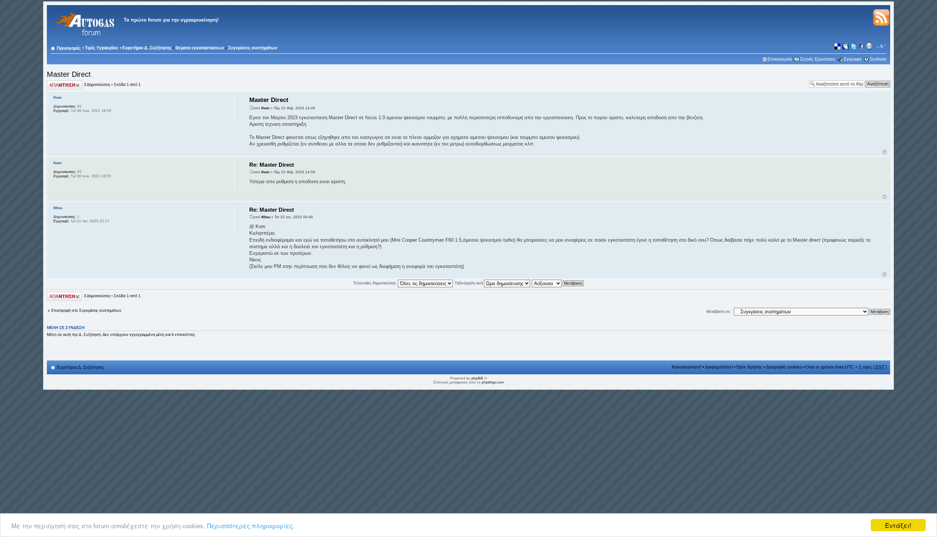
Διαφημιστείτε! (719, 367)
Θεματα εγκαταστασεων (199, 47)
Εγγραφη (853, 59)
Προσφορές (69, 48)
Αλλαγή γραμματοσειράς (881, 46)
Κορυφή (884, 152)
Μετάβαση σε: (718, 311)
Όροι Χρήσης (749, 367)
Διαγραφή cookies (784, 367)
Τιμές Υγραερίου (101, 47)
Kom (265, 108)
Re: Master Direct (271, 165)
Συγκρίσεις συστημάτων (252, 47)
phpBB (477, 378)
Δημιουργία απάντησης (57, 84)
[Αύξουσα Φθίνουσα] (558, 283)
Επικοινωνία (780, 59)
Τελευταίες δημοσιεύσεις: (375, 283)
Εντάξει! (898, 525)
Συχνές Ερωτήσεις (818, 59)
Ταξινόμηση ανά (469, 283)
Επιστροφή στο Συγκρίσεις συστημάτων (86, 310)
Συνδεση (878, 59)
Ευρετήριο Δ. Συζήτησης (147, 47)
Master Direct (69, 74)
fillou (265, 217)
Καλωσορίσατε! (686, 367)
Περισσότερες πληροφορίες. (251, 525)
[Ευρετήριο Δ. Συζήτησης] (83, 40)
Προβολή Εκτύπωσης (870, 46)
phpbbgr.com (493, 382)
